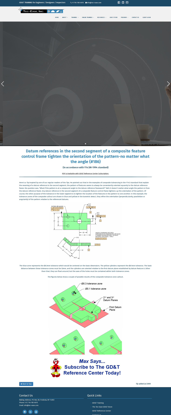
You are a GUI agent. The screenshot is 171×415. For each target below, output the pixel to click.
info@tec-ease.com (94, 2)
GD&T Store (113, 17)
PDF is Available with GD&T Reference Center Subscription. (85, 174)
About (64, 17)
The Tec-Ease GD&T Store (102, 407)
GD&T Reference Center (101, 411)
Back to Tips (27, 384)
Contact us (135, 17)
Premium (124, 17)
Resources (101, 17)
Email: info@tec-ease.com (28, 405)
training (74, 17)
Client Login (147, 17)
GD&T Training (98, 403)
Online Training (87, 17)
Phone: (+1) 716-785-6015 (28, 403)
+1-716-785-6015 (78, 2)
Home (57, 17)
